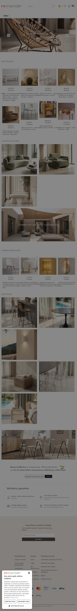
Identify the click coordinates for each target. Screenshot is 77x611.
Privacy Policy (14, 597)
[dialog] (17, 589)
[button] (17, 606)
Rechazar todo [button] (23, 601)
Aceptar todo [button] (10, 601)
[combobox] (29, 573)
